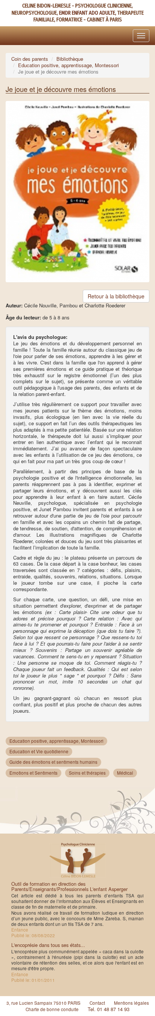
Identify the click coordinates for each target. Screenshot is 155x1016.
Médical (125, 773)
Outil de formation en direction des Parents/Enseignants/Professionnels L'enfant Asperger (69, 886)
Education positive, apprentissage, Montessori (68, 65)
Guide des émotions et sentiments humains (53, 762)
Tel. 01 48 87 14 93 (108, 1009)
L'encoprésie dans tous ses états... (48, 944)
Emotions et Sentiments (33, 773)
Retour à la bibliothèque (116, 296)
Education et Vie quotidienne (38, 751)
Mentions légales (131, 1003)
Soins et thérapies (87, 773)
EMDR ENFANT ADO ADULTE (87, 13)
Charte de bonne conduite (52, 1009)
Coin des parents (29, 58)
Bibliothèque (69, 58)
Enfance (19, 930)
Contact (97, 1003)
